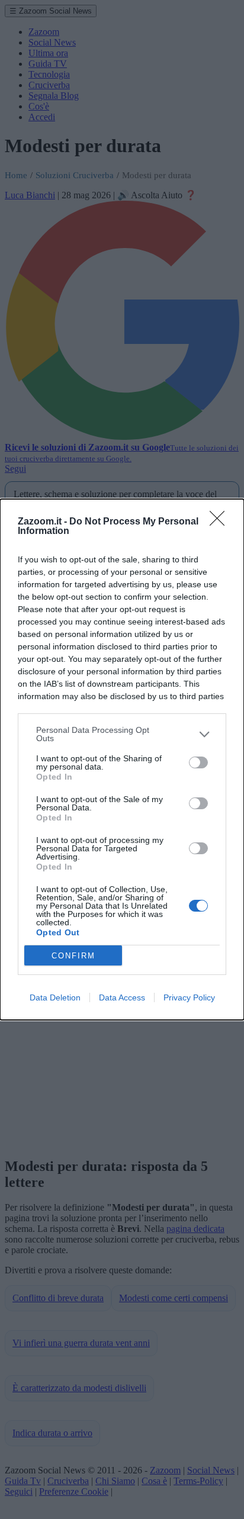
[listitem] (122, 734)
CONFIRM (73, 955)
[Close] (221, 522)
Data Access (122, 997)
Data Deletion (55, 997)
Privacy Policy (189, 997)
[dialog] (122, 759)
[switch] (198, 762)
